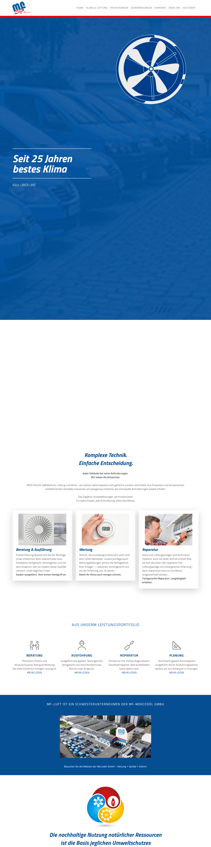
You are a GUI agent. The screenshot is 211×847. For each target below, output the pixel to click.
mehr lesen (34, 672)
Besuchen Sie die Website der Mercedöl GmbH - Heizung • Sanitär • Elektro (105, 766)
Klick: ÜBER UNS (24, 244)
